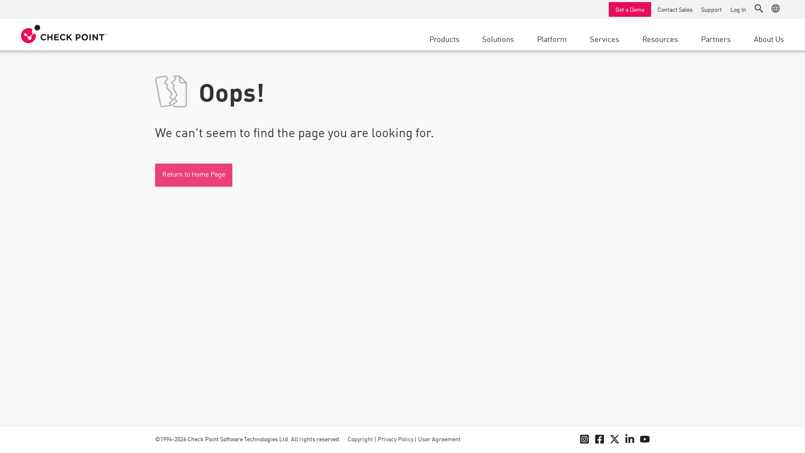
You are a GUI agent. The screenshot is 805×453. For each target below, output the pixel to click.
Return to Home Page (193, 175)
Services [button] (604, 38)
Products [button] (444, 38)
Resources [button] (660, 38)
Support (711, 9)
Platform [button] (552, 38)
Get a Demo (629, 9)
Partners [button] (716, 38)
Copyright (360, 440)
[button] (759, 8)
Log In (738, 9)
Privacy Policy (395, 440)
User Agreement (439, 440)
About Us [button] (769, 38)
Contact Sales (675, 9)
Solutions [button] (498, 38)
